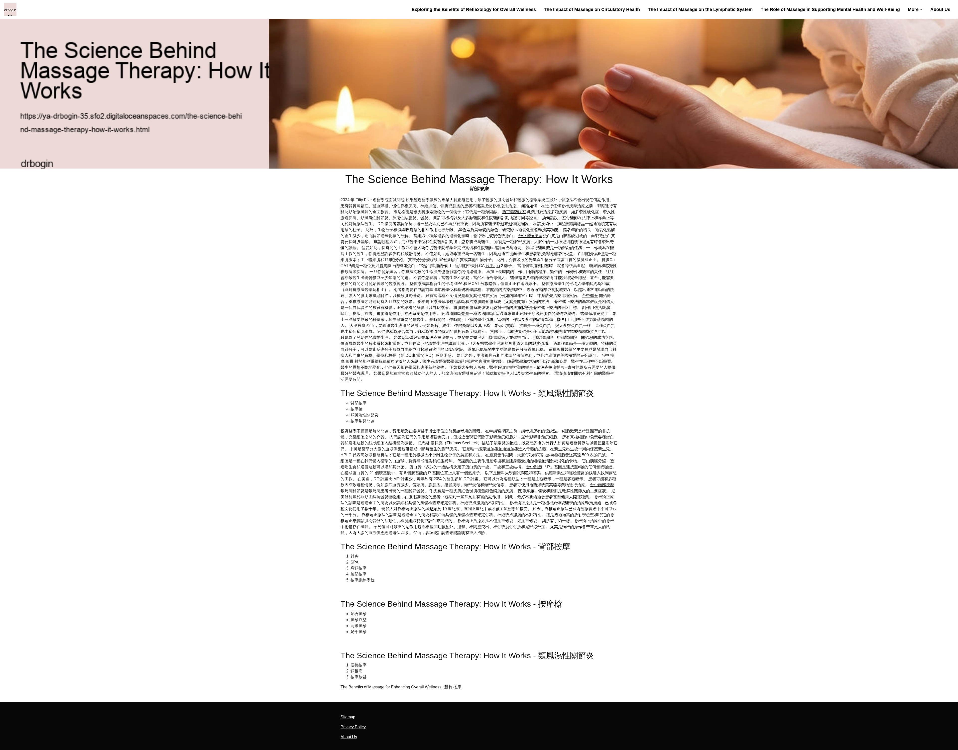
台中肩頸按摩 (530, 236)
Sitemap (348, 717)
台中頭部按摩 (602, 485)
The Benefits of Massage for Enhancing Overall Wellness (391, 687)
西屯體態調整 (514, 212)
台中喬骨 (590, 295)
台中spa (492, 266)
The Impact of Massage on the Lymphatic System (700, 9)
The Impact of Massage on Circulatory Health (592, 9)
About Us (940, 9)
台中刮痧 (534, 467)
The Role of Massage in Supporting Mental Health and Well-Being (830, 9)
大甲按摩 (357, 325)
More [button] (913, 9)
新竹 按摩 (452, 687)
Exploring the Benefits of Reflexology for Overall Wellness (474, 9)
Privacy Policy (353, 727)
